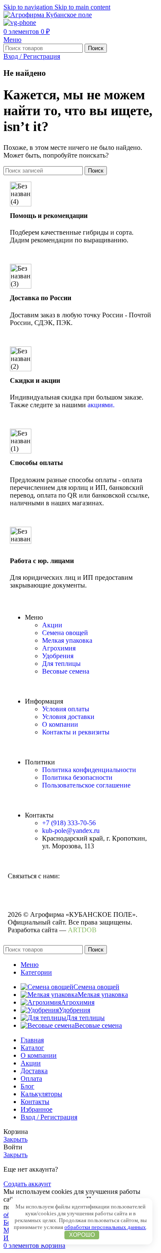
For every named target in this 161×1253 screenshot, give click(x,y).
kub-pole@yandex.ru (71, 830)
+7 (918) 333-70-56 (69, 822)
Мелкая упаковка (67, 640)
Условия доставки (68, 716)
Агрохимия (59, 648)
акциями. (101, 405)
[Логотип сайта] (47, 14)
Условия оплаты (65, 709)
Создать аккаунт (27, 1183)
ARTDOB (82, 930)
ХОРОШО (82, 1235)
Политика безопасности (77, 777)
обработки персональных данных (105, 1227)
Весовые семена (65, 671)
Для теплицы (61, 663)
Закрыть (15, 1139)
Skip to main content (82, 7)
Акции (52, 625)
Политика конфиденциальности (89, 769)
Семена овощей (65, 632)
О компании (60, 724)
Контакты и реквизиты (75, 732)
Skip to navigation (29, 7)
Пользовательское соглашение (86, 785)
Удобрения (57, 655)
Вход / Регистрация (49, 1117)
